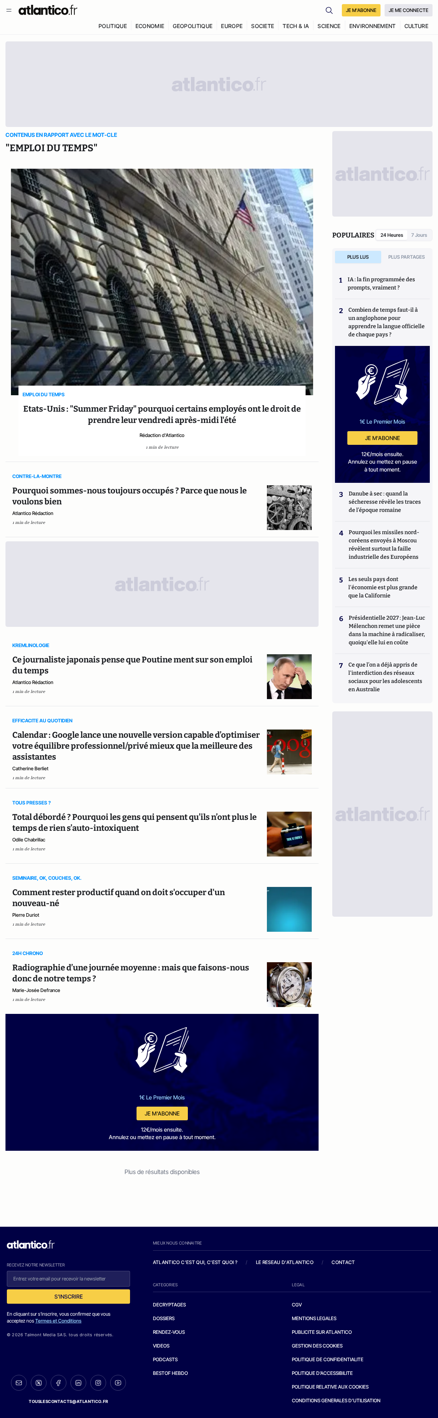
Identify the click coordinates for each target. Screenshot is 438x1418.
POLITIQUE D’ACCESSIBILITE (322, 1373)
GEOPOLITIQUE (192, 26)
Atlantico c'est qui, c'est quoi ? (195, 1262)
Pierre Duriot (25, 915)
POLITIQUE (113, 26)
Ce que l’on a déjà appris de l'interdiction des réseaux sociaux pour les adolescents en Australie (385, 677)
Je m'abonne (162, 1113)
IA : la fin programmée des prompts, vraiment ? (381, 283)
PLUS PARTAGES (406, 257)
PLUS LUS (358, 257)
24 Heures (392, 235)
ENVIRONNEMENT (372, 26)
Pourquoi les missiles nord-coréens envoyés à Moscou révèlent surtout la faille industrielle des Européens (384, 544)
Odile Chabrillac (28, 839)
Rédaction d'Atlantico (162, 435)
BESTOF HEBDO (170, 1373)
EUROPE (232, 26)
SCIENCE (329, 26)
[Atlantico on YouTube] (118, 1383)
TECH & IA (296, 26)
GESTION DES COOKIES (317, 1346)
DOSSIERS (164, 1318)
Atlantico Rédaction (32, 513)
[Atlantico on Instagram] (98, 1383)
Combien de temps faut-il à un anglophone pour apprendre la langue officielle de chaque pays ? (386, 322)
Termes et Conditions (58, 1321)
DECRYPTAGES (169, 1304)
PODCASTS (165, 1359)
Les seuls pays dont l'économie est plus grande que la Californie (382, 587)
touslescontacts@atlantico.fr (68, 1401)
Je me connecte (408, 10)
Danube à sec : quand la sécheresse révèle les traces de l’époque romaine (385, 501)
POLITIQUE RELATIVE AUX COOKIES (330, 1387)
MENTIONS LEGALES (314, 1318)
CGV (297, 1304)
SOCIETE (262, 26)
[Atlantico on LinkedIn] (78, 1383)
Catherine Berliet (30, 768)
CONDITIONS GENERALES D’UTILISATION (336, 1400)
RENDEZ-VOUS (169, 1332)
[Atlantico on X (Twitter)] (39, 1383)
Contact (343, 1262)
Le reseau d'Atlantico (284, 1262)
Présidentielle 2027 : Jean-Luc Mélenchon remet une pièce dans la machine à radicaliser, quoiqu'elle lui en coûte (387, 630)
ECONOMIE (150, 26)
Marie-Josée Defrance (36, 990)
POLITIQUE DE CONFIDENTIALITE (327, 1359)
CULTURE (416, 26)
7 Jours (419, 235)
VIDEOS (161, 1346)
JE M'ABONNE (361, 10)
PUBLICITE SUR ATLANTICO (322, 1332)
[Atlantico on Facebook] (58, 1383)
